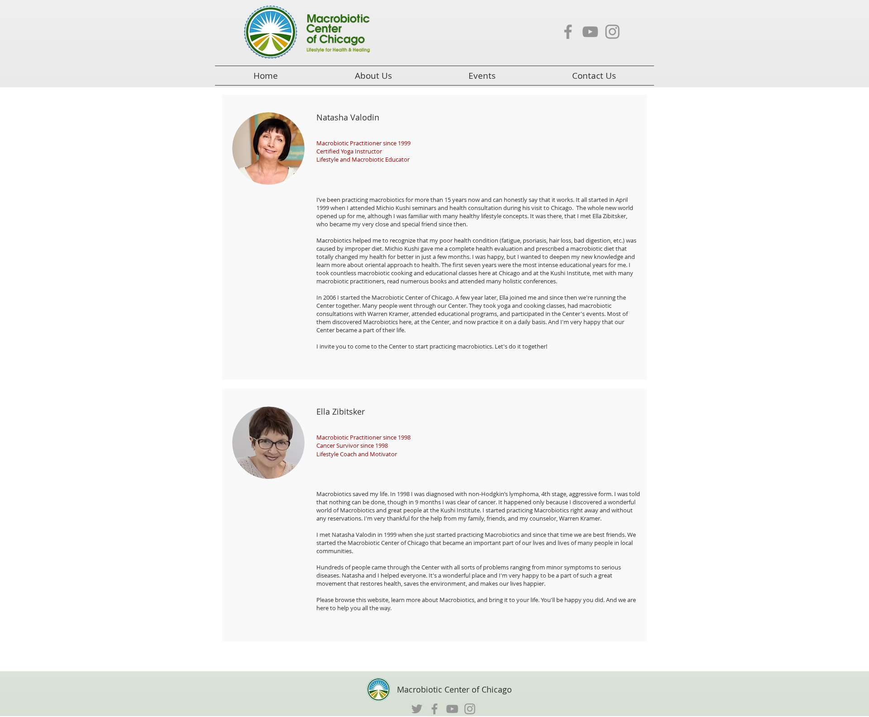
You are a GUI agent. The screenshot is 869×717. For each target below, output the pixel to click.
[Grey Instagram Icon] (612, 31)
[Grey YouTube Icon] (590, 31)
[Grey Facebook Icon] (568, 31)
